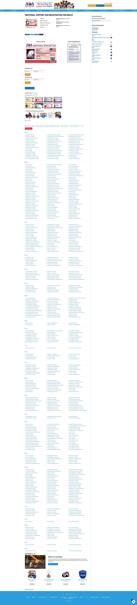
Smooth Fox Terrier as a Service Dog (52, 501)
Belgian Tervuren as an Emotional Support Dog (32, 215)
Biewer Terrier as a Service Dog (51, 180)
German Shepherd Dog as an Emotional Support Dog (33, 305)
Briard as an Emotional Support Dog (74, 194)
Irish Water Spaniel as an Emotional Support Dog (75, 332)
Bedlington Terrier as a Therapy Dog (30, 194)
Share (28, 34)
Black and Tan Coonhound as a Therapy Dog (53, 186)
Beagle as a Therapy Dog (29, 180)
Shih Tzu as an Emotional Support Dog (52, 480)
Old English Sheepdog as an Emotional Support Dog (54, 416)
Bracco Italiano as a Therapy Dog (73, 188)
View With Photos (29, 128)
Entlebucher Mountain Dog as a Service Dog (75, 276)
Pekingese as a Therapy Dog (29, 435)
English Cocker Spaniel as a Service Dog (31, 271)
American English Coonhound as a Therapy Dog (53, 134)
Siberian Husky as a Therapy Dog (51, 483)
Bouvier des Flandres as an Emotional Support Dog (76, 175)
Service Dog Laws (103, 10)
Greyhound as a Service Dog (73, 313)
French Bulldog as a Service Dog (73, 288)
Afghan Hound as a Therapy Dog (30, 141)
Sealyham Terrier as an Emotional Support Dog (32, 501)
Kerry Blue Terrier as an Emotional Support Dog (53, 355)
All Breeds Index (13, 10)
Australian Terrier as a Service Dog (74, 150)
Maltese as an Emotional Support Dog (31, 383)
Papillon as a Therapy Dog (29, 425)
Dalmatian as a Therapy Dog (29, 263)
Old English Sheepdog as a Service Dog (31, 416)
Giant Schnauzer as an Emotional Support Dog (53, 299)
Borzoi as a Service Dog (50, 218)
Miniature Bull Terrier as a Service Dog (52, 386)
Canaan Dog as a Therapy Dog (30, 230)
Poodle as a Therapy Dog (50, 446)
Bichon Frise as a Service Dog (51, 175)
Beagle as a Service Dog (29, 178)
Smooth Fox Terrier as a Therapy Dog (52, 502)
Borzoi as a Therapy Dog (72, 164)
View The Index (34, 92)
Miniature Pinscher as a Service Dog (52, 391)
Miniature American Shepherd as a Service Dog (53, 382)
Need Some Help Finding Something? (99, 18)
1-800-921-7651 (92, 5)
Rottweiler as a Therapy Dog (51, 461)
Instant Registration (42, 597)
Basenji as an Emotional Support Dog (31, 172)
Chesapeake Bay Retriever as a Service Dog (53, 224)
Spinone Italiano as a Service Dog (73, 480)
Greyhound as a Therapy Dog (73, 315)
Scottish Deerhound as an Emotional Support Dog (32, 491)
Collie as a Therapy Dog (72, 240)
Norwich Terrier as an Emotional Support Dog (75, 405)
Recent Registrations (68, 598)
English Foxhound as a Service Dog (30, 276)
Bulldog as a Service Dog (72, 210)
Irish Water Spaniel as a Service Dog (52, 341)
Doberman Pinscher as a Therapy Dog (52, 263)
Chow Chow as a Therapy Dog (51, 249)
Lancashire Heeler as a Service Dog (52, 368)
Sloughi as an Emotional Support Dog (52, 499)
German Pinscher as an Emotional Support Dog (32, 301)
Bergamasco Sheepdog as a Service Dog (31, 216)
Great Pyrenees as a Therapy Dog (73, 305)
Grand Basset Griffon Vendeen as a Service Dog (53, 315)
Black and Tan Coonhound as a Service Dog (53, 185)
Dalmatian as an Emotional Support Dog (31, 265)
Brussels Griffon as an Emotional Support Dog (75, 204)
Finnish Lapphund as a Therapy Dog (30, 291)
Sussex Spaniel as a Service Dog (73, 494)
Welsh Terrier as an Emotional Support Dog (53, 527)
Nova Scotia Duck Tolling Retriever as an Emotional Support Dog (78, 410)
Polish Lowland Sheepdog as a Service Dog (53, 435)
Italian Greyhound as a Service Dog (74, 338)
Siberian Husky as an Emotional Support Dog (53, 485)
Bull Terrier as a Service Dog (73, 205)
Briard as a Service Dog (72, 191)
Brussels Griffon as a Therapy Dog (73, 202)
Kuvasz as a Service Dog (72, 355)
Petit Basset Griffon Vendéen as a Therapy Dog (32, 444)
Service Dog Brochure (105, 597)
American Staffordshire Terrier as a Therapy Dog (54, 153)
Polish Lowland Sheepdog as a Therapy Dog (53, 436)
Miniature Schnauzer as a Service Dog (74, 383)
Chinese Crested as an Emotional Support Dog (53, 237)
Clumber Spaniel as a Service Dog (73, 229)
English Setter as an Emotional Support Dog (53, 274)
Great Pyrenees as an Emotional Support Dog (75, 307)
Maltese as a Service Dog (29, 380)
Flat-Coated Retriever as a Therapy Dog (74, 285)
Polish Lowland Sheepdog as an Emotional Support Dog (55, 438)
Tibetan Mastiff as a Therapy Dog (30, 510)
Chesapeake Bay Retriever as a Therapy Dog (53, 226)
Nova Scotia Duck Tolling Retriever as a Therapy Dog (76, 408)
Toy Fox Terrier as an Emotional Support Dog (75, 510)
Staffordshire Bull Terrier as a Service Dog (75, 485)
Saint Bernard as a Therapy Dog (30, 471)
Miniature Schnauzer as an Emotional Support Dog (76, 386)
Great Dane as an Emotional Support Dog (74, 302)
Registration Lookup (100, 5)
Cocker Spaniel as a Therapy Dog (73, 235)
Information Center (88, 10)
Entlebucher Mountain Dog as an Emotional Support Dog (76, 279)
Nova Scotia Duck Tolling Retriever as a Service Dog (76, 407)
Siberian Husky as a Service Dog (51, 482)
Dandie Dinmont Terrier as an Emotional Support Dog (54, 260)
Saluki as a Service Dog (29, 474)
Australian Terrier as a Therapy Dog (74, 152)
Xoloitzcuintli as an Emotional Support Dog (75, 544)
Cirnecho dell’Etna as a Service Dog (74, 224)
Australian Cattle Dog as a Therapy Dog (74, 142)
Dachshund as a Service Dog (30, 257)
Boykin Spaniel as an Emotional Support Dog (75, 185)
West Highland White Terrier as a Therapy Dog (53, 530)
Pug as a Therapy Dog (72, 433)
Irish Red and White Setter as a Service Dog (32, 340)
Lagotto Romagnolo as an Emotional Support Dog (32, 372)
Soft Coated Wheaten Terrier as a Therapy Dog (75, 472)
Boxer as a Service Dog (72, 177)
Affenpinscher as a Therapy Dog (30, 136)
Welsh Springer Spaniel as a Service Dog (31, 532)
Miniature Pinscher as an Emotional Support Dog (75, 382)
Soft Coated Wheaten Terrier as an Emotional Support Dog (77, 474)
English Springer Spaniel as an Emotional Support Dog (54, 279)
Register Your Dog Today (53, 564)
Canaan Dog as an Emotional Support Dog (31, 232)
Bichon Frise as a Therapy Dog (51, 177)
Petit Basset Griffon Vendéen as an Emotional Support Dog (34, 446)
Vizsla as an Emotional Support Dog (74, 521)
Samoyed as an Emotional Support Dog (31, 482)
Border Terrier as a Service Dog (51, 213)
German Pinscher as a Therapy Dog (30, 299)
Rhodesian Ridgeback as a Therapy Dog (52, 457)
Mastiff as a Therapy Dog (29, 391)
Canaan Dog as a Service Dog (30, 229)
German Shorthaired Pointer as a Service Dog (32, 307)
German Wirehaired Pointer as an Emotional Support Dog (33, 315)
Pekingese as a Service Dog (29, 433)
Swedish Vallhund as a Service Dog (74, 499)
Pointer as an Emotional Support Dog (52, 433)
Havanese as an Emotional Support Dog (74, 324)
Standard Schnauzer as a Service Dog (74, 490)
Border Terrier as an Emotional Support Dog (53, 216)
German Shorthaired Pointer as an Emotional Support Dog (34, 310)
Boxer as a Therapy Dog (72, 178)
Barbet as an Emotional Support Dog (31, 167)
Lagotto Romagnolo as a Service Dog (31, 369)
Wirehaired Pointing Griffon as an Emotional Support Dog (77, 533)
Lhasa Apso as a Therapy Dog (73, 368)
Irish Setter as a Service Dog (51, 332)
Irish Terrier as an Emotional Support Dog (53, 340)
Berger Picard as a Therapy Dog (51, 167)
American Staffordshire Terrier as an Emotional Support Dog (55, 155)
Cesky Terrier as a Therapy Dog (30, 249)
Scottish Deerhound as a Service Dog (31, 488)
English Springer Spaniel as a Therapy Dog (53, 277)
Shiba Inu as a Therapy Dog (51, 474)
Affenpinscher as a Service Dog (30, 134)
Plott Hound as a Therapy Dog (51, 427)
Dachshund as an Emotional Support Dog (31, 260)
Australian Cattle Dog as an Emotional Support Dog (76, 144)
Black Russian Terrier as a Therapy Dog (52, 191)
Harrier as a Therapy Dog (29, 324)
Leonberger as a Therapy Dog (51, 374)
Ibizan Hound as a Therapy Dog (30, 332)
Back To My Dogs (28, 120)
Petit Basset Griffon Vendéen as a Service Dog (32, 443)
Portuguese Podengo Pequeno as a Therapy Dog (75, 424)
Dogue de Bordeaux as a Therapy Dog (74, 263)
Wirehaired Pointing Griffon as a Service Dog (75, 530)
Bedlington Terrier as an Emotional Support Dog (32, 196)
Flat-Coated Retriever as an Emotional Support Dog (76, 287)
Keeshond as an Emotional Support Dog (31, 357)
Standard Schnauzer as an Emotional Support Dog (76, 493)
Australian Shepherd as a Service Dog (74, 145)
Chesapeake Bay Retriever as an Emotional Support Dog (55, 227)
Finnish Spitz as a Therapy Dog (51, 288)
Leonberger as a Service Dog (51, 372)
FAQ (86, 597)
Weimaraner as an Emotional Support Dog (31, 530)
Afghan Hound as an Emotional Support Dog (32, 142)
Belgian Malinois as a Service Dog (30, 202)
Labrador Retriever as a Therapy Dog (31, 366)
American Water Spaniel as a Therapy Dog (53, 158)
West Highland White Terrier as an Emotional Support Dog (55, 532)
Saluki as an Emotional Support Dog (31, 477)
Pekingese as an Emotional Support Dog (31, 436)
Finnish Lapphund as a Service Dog (30, 290)
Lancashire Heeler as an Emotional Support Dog (53, 371)
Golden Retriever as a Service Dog (52, 305)
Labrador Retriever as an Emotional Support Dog (32, 368)
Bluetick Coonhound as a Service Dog (52, 199)
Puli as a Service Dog (72, 436)
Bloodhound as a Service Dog (51, 194)
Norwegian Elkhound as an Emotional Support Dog (54, 410)
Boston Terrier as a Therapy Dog (73, 169)
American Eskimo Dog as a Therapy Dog (52, 139)
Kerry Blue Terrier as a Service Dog (30, 358)
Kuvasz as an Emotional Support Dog (74, 358)
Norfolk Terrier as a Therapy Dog (51, 399)
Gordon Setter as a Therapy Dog (51, 312)
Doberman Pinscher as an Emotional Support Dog (54, 265)
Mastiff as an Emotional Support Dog (52, 380)
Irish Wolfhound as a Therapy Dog (73, 335)
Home (2, 10)
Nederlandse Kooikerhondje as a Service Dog (32, 397)
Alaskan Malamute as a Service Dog (31, 153)
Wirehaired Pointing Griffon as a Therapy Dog (75, 532)
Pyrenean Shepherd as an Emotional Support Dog (75, 449)
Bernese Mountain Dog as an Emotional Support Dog (54, 174)
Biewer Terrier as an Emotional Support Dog (53, 183)
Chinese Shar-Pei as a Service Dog (52, 238)
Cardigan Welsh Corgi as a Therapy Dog (31, 240)
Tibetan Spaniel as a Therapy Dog (30, 515)
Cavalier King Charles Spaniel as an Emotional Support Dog (34, 246)
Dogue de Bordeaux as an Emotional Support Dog (75, 265)
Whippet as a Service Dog (50, 533)
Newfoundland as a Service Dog (30, 407)
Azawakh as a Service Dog (72, 155)
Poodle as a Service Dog (50, 444)
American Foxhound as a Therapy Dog (52, 144)
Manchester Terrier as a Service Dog (31, 385)
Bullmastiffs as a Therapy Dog (73, 216)
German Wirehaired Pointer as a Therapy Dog (32, 313)
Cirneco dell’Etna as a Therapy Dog (74, 227)
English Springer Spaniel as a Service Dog (53, 276)
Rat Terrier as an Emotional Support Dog (31, 458)
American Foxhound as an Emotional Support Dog (54, 145)
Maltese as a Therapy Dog (29, 382)
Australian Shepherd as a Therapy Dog (74, 147)
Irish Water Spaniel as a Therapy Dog (74, 330)
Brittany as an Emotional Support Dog (74, 199)
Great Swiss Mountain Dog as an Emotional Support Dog (76, 312)
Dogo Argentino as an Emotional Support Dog (75, 260)
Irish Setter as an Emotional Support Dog (53, 335)
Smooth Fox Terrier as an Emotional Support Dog (76, 469)
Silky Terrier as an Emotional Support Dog (53, 490)
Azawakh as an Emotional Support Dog (74, 158)
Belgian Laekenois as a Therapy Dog (31, 199)
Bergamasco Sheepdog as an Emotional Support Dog (54, 164)
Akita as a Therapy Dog (29, 150)
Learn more (32, 584)
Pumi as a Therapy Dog (72, 443)
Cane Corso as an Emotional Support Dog (31, 237)
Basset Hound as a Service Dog (30, 174)
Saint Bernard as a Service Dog (30, 469)
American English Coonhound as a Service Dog (32, 158)
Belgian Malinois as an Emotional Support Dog (32, 205)
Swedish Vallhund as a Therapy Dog (74, 501)
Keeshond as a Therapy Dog (29, 355)
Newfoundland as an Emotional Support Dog (32, 410)
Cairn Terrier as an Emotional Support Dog (31, 227)
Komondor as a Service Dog (51, 357)
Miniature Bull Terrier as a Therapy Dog (52, 388)
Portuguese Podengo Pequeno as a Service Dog (53, 449)
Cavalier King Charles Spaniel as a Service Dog (32, 243)
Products (134, 10)
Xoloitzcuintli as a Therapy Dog (51, 544)
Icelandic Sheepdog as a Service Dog (31, 335)
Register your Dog (108, 5)
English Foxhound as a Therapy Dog (30, 277)
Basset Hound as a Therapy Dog (30, 175)
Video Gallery (63, 597)
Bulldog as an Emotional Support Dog (74, 213)
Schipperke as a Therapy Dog (30, 485)
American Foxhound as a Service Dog (52, 142)
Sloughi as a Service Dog (50, 496)
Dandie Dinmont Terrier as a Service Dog (52, 257)
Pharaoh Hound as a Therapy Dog (30, 449)
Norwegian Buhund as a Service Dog (52, 402)
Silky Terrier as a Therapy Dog (51, 488)
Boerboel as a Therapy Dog (51, 205)
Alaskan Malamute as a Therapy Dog (31, 155)
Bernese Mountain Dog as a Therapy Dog (52, 172)
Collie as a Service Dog (72, 238)
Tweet (33, 34)
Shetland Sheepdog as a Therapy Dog (52, 469)
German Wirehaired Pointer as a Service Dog (32, 312)
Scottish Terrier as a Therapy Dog (30, 494)
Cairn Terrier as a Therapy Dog (30, 226)
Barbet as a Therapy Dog (29, 166)
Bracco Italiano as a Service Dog (73, 186)
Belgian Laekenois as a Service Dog (30, 197)
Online (94, 27)
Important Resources (94, 597)
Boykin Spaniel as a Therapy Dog (73, 183)
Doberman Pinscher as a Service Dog (52, 262)
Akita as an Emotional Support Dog (30, 152)
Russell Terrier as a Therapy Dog (73, 457)
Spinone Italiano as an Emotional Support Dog (75, 483)
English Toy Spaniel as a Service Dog (74, 271)
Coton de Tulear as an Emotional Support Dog (75, 246)
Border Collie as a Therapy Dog (51, 210)
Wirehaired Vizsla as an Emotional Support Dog (75, 538)
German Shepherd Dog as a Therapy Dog (31, 304)
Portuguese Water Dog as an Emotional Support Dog (76, 430)
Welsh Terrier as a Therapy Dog (30, 538)
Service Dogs (26, 10)
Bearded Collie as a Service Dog (30, 183)
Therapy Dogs (39, 10)
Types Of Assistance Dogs (72, 10)
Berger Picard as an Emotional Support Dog (53, 169)
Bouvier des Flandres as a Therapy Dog (74, 174)
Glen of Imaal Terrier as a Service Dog (52, 301)
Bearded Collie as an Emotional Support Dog (32, 186)
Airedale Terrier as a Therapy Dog (30, 145)
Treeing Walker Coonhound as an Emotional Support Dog (77, 515)
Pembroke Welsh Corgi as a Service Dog (31, 438)
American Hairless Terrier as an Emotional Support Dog (55, 150)
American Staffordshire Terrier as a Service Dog (53, 152)
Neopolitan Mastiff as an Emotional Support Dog (32, 405)
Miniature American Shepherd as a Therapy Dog (53, 383)
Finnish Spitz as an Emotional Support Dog (53, 290)
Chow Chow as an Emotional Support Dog (53, 251)
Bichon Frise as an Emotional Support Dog (53, 178)
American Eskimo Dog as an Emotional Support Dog (54, 141)
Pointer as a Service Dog (50, 430)
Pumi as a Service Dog (72, 441)
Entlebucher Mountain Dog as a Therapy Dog (75, 277)
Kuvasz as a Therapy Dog (72, 357)
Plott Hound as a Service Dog (51, 425)
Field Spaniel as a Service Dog (30, 285)
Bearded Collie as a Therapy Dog (30, 185)
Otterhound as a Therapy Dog (73, 416)
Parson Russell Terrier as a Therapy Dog (31, 430)
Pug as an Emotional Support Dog (73, 435)
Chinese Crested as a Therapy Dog (52, 235)
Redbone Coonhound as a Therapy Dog (31, 461)
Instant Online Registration (119, 10)
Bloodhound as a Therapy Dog (51, 196)
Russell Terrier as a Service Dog (73, 455)
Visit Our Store (35, 95)
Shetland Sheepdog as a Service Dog (31, 502)
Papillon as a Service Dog (29, 424)
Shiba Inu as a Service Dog (51, 472)
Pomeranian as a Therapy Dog (51, 441)
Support (81, 597)
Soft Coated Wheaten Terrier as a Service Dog (75, 471)
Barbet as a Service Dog (29, 164)
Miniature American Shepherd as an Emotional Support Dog (55, 385)
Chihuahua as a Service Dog (51, 229)
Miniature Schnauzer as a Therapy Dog (74, 385)
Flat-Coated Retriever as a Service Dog (52, 291)
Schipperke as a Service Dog (30, 483)
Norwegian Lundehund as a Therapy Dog (74, 399)
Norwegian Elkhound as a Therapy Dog (52, 408)
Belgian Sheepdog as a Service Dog (30, 207)
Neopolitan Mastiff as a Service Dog (31, 402)
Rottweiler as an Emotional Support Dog (52, 463)
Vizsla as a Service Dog (29, 521)
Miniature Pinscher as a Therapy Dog (74, 380)
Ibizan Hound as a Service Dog (30, 330)
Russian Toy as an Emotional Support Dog (74, 463)
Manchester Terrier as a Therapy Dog (31, 386)
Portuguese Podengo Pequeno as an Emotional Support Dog (77, 425)
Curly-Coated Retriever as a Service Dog (74, 248)
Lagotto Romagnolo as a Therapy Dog (31, 371)
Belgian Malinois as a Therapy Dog (30, 204)
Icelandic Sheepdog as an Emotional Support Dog (32, 338)
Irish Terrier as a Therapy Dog (51, 338)
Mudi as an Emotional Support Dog (74, 391)
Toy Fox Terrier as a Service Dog (51, 515)
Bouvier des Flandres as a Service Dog (74, 172)
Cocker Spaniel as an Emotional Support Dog (75, 237)
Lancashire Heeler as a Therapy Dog (52, 369)
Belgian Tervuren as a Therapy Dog (30, 213)
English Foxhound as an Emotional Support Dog (32, 279)
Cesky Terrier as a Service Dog (30, 248)
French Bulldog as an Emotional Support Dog (75, 291)
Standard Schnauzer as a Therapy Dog (74, 491)
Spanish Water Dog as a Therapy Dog (74, 477)
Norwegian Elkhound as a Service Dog (52, 407)
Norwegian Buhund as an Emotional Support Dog (54, 405)
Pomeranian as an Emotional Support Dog (53, 443)
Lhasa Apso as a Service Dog (73, 366)
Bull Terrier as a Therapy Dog (73, 207)
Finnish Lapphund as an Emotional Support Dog (53, 285)
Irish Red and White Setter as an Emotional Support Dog (55, 330)
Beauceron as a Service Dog (29, 188)
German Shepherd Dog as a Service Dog (31, 302)
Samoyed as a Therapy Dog (29, 480)
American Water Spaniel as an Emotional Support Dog (76, 134)
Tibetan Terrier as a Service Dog (51, 510)
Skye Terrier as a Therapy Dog (51, 493)
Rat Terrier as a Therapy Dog (30, 457)
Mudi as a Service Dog (72, 388)
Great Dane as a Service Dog (73, 299)
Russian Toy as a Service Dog (73, 460)
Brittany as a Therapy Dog (72, 197)
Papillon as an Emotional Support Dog (31, 427)
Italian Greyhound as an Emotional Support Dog (75, 341)
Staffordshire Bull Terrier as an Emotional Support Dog (76, 488)
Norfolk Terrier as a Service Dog (51, 397)
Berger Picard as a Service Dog (51, 166)
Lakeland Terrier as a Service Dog (30, 374)
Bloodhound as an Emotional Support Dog (53, 197)
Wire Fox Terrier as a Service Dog (52, 538)
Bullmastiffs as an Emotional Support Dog (75, 218)
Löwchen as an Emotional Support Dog (74, 374)
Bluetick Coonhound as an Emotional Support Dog (54, 202)
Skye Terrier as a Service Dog (51, 491)
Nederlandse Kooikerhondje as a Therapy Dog (32, 399)
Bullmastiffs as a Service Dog (73, 215)
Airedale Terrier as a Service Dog (30, 144)
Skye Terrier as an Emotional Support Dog (53, 494)
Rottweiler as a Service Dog (51, 460)
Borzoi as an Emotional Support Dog (74, 166)
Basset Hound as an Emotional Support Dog (32, 177)
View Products (106, 3)
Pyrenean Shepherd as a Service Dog (74, 446)
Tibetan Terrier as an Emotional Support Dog (53, 513)
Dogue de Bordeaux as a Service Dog (74, 262)
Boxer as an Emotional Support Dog (74, 180)
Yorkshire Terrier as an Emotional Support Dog (75, 550)
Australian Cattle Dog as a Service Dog (74, 141)
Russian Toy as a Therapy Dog (73, 461)
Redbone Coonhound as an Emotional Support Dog (33, 463)
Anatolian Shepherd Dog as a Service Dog (74, 136)
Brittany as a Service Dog (72, 196)
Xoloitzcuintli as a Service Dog (30, 544)
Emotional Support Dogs (55, 10)
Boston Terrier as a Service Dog (73, 167)
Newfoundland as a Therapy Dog (30, 408)
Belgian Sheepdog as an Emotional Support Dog (32, 210)
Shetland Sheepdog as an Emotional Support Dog (54, 471)
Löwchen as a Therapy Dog (72, 372)
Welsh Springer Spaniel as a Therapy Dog (31, 533)
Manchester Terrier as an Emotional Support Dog (32, 388)
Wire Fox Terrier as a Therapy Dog (73, 527)
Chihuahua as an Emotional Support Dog (52, 232)
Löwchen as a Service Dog (72, 371)
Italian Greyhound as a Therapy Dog (74, 340)
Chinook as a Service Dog (50, 243)
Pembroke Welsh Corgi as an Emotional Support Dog (33, 441)
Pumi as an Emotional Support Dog (74, 444)
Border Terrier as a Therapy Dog (51, 215)
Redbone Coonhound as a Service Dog (31, 460)
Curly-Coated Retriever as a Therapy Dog (74, 249)
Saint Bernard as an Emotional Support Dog (32, 472)
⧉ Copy (41, 34)
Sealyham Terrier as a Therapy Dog (30, 499)
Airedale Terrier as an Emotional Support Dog (32, 147)
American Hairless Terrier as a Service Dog (53, 147)
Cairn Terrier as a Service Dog (30, 224)
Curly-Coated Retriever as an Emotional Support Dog (76, 251)
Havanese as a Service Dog (51, 324)
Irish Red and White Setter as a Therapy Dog (32, 341)
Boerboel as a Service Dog (51, 204)
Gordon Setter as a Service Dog (51, 310)
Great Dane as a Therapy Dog (73, 301)
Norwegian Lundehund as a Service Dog (74, 397)
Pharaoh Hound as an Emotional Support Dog (53, 424)
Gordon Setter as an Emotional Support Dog (53, 313)
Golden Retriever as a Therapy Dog (52, 307)
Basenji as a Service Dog (29, 169)
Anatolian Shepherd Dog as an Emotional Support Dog (76, 139)
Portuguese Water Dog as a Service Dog (74, 427)
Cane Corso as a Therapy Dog (30, 235)
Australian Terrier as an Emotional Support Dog (75, 153)
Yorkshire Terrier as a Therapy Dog (52, 550)
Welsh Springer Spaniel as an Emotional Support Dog (33, 535)
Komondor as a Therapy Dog (51, 358)
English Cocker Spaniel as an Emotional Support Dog (33, 274)
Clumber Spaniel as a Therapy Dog (73, 230)
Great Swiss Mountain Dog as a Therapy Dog (75, 310)
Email (37, 34)
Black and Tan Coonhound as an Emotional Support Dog (55, 188)
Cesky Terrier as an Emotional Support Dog (31, 251)
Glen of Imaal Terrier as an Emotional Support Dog (54, 304)
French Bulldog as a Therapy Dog (73, 290)
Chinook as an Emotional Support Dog (52, 246)
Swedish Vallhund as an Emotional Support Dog (75, 502)
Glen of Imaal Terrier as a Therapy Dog (52, 302)
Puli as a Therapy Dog (72, 438)
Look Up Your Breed (30, 88)
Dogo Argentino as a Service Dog (73, 257)
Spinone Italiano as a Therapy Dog (73, 482)
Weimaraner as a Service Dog (30, 527)
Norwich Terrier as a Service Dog (73, 402)
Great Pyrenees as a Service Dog (73, 304)
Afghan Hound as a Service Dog (30, 139)
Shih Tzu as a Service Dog (51, 477)
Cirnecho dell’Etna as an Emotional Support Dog (75, 226)
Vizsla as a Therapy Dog (50, 521)
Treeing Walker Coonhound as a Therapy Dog (75, 513)
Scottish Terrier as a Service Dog (30, 493)
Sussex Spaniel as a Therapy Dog (73, 496)
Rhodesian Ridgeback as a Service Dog (52, 455)
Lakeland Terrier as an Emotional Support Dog (53, 366)
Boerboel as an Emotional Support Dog (52, 207)
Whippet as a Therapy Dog (50, 535)
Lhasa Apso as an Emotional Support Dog (74, 369)
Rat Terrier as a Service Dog (29, 455)
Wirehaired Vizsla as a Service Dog (74, 535)
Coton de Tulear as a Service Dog (73, 243)
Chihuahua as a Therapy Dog (51, 230)
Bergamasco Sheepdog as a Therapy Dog (31, 218)
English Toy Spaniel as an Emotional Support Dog (75, 274)
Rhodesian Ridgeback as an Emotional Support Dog (54, 458)
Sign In (111, 3)
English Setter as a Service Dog (51, 271)
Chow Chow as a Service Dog (51, 248)
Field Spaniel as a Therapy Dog (30, 287)
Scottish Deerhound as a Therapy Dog (31, 490)
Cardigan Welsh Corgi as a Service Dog (31, 238)
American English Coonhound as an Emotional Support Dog (55, 136)
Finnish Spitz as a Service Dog (51, 287)
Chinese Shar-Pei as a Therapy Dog (52, 240)
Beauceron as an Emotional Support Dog (31, 191)
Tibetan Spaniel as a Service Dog (30, 513)
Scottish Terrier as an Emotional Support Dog (32, 496)
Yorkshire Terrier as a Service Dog (30, 550)
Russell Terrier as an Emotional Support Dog (75, 458)
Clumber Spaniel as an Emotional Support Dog (75, 232)
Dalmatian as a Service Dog (29, 262)
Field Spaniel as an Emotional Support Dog (31, 288)
